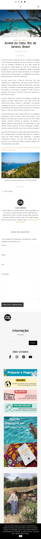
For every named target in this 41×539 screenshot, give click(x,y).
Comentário (5, 274)
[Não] (39, 531)
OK (20, 536)
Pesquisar (33, 343)
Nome (4, 245)
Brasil (24, 40)
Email (3, 255)
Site (2, 264)
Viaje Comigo (8, 191)
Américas (17, 40)
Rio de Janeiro (20, 55)
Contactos (20, 335)
